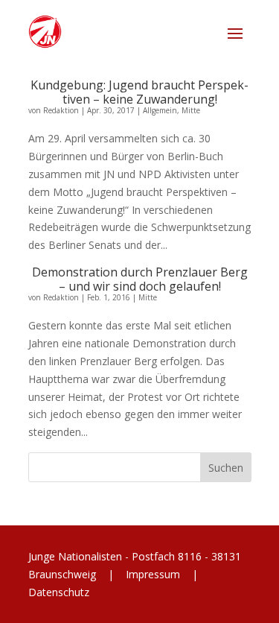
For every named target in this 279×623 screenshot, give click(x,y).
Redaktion (61, 110)
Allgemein (160, 110)
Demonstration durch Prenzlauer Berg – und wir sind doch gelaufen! (140, 279)
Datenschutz (58, 592)
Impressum (153, 574)
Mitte (191, 110)
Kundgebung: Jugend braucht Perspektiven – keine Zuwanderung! (139, 92)
